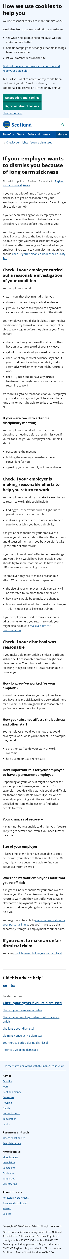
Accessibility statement (15, 1197)
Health (6, 1124)
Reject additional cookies (22, 106)
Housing (7, 1102)
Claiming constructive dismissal (22, 1035)
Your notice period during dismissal (25, 1043)
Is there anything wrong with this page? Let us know (34, 1066)
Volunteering (10, 1183)
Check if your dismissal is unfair (22, 1010)
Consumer (8, 1097)
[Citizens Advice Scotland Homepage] (17, 124)
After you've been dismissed (20, 1050)
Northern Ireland (12, 185)
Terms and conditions (15, 1203)
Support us (9, 1178)
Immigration (9, 1118)
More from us (10, 1157)
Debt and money (39, 134)
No (13, 985)
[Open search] (62, 124)
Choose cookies (12, 113)
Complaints (9, 1162)
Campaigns (9, 1167)
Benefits (8, 134)
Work (20, 134)
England (59, 181)
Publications (9, 1173)
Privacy (7, 1208)
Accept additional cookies (22, 98)
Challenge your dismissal (18, 1028)
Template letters (12, 1143)
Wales (26, 185)
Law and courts (11, 1113)
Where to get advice (14, 1138)
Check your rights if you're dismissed (29, 142)
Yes (5, 985)
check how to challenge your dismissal (37, 953)
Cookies (7, 1213)
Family (6, 1108)
